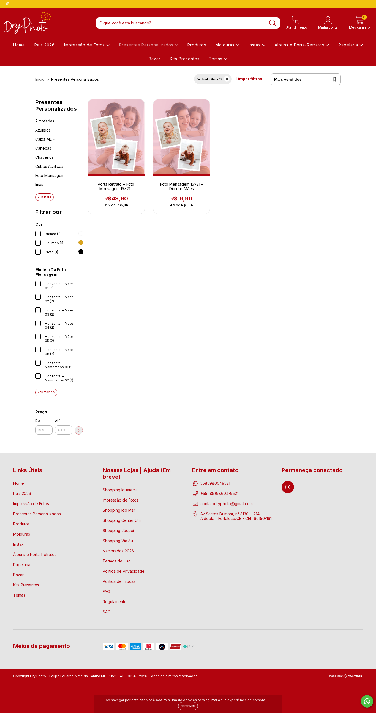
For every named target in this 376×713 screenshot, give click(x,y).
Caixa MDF (45, 139)
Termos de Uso (117, 561)
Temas (216, 58)
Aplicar (79, 430)
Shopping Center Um (122, 520)
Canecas (43, 148)
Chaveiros (44, 157)
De (37, 421)
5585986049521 (215, 483)
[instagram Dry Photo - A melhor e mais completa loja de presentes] (7, 3)
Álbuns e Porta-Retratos (300, 45)
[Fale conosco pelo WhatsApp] (367, 701)
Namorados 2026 (118, 550)
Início (40, 79)
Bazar (154, 58)
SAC (106, 611)
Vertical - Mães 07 (209, 79)
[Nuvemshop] (345, 677)
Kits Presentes (185, 58)
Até (58, 421)
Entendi (188, 706)
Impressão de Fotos (85, 45)
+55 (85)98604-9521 (219, 493)
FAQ (106, 591)
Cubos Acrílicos (49, 166)
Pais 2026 (44, 45)
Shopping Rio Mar (119, 510)
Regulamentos (116, 601)
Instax (255, 45)
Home (19, 45)
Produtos (196, 45)
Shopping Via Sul (118, 540)
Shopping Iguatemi (120, 490)
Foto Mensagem (49, 175)
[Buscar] (272, 23)
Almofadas (44, 121)
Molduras (226, 45)
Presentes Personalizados (147, 45)
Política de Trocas (119, 581)
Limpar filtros (249, 78)
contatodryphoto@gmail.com (226, 503)
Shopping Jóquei (118, 530)
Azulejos (43, 130)
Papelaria (349, 45)
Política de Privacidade (124, 571)
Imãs (39, 184)
